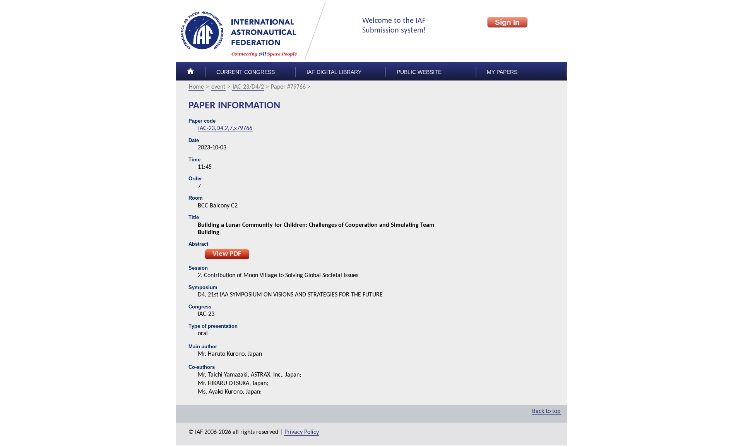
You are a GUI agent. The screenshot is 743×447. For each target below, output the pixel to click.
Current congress (245, 72)
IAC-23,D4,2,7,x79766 (225, 128)
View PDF (226, 254)
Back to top (546, 411)
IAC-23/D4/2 (248, 87)
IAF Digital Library (333, 72)
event (218, 87)
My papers (502, 72)
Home (196, 87)
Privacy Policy (301, 432)
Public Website (419, 72)
